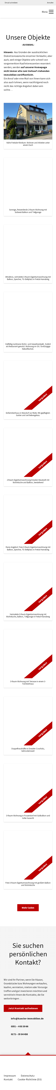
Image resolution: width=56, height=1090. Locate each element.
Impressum (10, 1075)
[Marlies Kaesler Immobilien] (6, 12)
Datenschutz (28, 1075)
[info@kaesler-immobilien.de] (7, 1018)
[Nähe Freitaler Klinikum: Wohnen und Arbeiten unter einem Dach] (28, 126)
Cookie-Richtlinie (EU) (30, 1079)
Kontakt (8, 1079)
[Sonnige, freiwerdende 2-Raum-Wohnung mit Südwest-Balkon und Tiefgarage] (28, 187)
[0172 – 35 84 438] (7, 1034)
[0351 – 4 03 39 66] (7, 1026)
